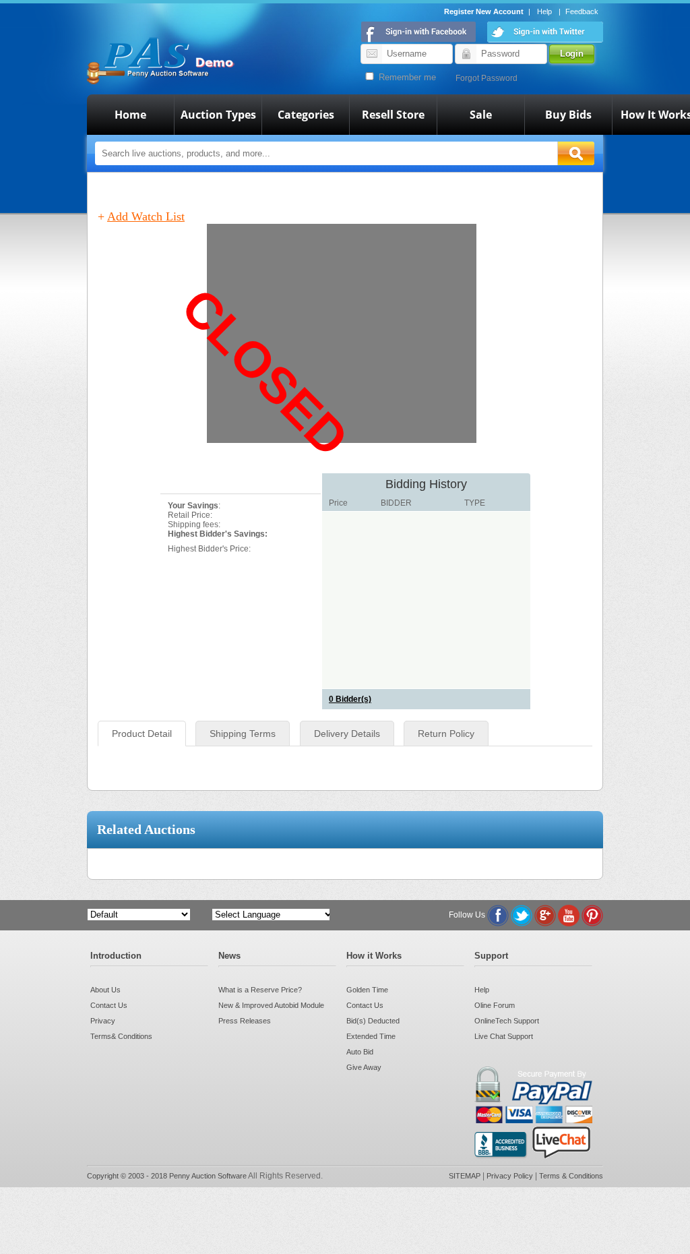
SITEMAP (465, 1176)
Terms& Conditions (121, 1036)
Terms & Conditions (571, 1176)
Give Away (363, 1067)
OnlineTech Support (506, 1021)
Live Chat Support (503, 1036)
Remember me (406, 77)
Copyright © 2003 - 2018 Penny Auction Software (167, 1176)
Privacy (102, 1021)
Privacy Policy (511, 1176)
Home (130, 114)
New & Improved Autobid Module (271, 1005)
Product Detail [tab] (142, 733)
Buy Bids (568, 114)
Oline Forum (494, 1005)
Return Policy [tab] (446, 733)
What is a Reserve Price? (260, 990)
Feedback (581, 11)
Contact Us (108, 1005)
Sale (481, 114)
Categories (306, 114)
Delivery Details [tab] (347, 733)
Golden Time (367, 990)
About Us (105, 990)
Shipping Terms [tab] (243, 733)
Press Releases (244, 1021)
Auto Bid (359, 1052)
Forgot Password (487, 78)
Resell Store (393, 114)
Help (544, 11)
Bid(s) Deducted (373, 1021)
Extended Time (371, 1036)
